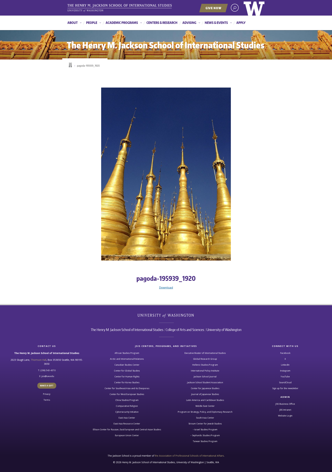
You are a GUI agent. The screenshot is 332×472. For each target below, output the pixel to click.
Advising (189, 22)
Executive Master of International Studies (205, 353)
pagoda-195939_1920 (88, 65)
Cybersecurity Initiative (127, 411)
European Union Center (127, 435)
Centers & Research (161, 22)
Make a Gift (47, 385)
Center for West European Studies (127, 394)
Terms (47, 399)
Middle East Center (205, 406)
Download (166, 287)
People (91, 22)
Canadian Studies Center (127, 364)
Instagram (285, 370)
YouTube (285, 376)
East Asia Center (127, 417)
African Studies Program (127, 353)
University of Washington (254, 8)
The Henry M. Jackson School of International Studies (127, 329)
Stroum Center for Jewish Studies (205, 423)
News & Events (216, 22)
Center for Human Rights (127, 376)
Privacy (46, 394)
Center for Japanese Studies (205, 388)
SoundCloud (285, 382)
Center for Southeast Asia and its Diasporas (127, 388)
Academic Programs (122, 22)
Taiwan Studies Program (205, 441)
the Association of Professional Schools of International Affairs (189, 455)
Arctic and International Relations (127, 358)
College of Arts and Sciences (185, 329)
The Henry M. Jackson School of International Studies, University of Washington (120, 8)
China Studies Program (127, 400)
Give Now (214, 8)
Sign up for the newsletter (285, 388)
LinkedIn (285, 364)
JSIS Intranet (285, 409)
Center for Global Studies (127, 370)
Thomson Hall (38, 359)
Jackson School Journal (205, 376)
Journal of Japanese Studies (205, 394)
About (72, 22)
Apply (241, 22)
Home (70, 65)
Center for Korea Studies (126, 382)
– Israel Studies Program (205, 429)
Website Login (285, 415)
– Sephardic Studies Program (205, 435)
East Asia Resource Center (127, 423)
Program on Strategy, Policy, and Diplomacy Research (205, 411)
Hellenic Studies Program (205, 364)
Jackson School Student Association (205, 382)
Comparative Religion (127, 406)
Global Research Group (205, 358)
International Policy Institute (205, 370)
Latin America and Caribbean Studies (205, 400)
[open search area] (235, 8)
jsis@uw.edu (48, 376)
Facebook (285, 353)
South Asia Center (205, 417)
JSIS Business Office (285, 403)
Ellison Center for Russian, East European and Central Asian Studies (127, 429)
